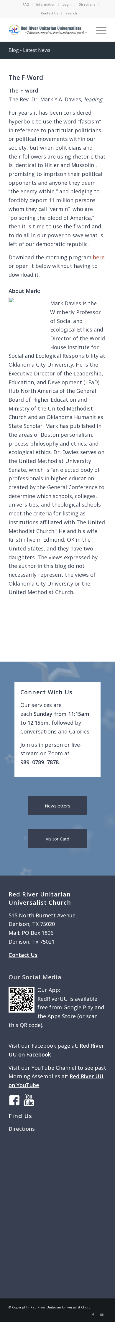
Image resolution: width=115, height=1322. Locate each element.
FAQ (26, 4)
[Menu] (98, 30)
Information (45, 4)
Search (71, 13)
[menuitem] (26, 4)
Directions (87, 4)
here (99, 257)
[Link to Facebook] (93, 1314)
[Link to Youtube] (102, 1314)
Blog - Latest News (29, 50)
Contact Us (49, 13)
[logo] (48, 30)
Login (67, 4)
